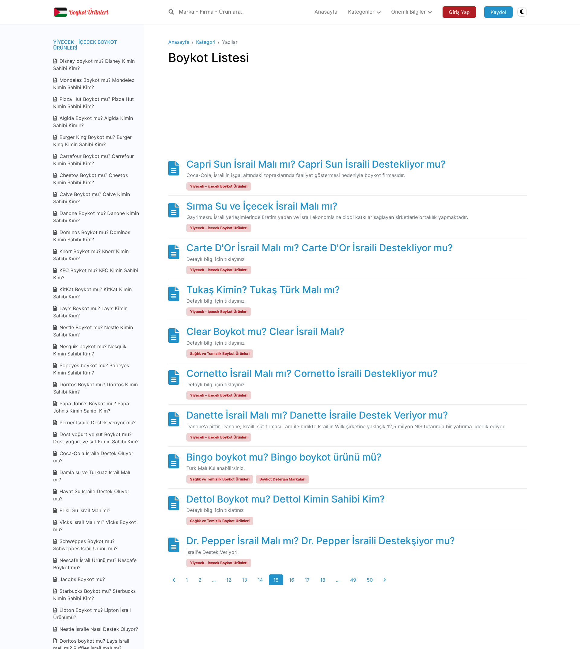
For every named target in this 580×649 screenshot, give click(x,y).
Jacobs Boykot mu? (81, 579)
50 (370, 580)
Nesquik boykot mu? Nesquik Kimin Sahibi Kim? (90, 350)
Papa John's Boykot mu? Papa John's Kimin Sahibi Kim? (91, 407)
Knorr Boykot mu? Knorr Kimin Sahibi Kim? (91, 255)
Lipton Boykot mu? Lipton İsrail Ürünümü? (92, 613)
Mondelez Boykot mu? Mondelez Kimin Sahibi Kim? (93, 83)
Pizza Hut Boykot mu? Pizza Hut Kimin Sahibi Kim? (93, 102)
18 (322, 580)
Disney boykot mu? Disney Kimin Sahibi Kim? (94, 64)
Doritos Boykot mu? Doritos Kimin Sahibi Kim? (95, 388)
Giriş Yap (459, 12)
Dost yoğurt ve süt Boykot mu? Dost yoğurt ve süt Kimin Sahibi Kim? (96, 438)
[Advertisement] (347, 116)
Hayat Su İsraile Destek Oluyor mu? (91, 495)
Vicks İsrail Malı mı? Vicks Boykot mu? (94, 525)
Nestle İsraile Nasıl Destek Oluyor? (98, 629)
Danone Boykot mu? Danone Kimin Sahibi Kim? (96, 216)
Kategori (205, 42)
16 (291, 580)
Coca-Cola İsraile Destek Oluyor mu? (93, 457)
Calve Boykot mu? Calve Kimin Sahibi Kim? (91, 197)
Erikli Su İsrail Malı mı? (84, 510)
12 (228, 580)
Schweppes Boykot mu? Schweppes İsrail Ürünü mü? (85, 544)
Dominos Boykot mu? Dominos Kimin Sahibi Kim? (91, 236)
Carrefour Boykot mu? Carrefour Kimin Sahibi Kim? (93, 159)
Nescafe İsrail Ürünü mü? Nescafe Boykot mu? (95, 563)
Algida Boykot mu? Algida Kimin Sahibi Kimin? (93, 121)
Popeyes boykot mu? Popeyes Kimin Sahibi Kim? (91, 369)
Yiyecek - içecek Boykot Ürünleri (85, 45)
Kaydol (498, 12)
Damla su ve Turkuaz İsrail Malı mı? (91, 476)
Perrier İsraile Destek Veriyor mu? (97, 422)
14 (260, 580)
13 (244, 580)
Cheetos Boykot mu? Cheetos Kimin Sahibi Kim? (90, 178)
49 (353, 580)
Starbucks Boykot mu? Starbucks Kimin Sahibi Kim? (94, 594)
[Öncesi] (174, 579)
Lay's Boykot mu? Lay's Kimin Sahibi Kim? (90, 312)
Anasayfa (178, 42)
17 (307, 580)
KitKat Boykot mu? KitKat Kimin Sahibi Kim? (92, 293)
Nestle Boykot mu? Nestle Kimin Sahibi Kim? (93, 331)
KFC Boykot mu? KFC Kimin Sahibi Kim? (95, 274)
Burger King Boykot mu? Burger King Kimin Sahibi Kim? (92, 140)
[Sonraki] (384, 579)
